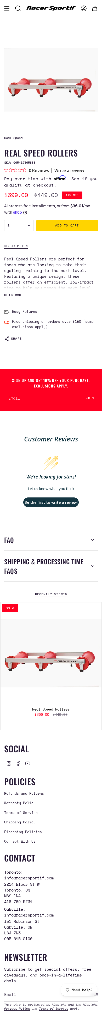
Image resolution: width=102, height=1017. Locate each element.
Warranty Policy (20, 802)
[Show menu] (7, 8)
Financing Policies (23, 831)
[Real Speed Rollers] (51, 653)
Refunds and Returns (24, 793)
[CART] (94, 8)
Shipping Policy (20, 822)
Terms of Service (21, 812)
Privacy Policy (17, 1008)
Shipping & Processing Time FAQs (43, 566)
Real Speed (13, 137)
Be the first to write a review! (51, 502)
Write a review (69, 170)
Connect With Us (20, 841)
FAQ (9, 540)
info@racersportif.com (29, 878)
